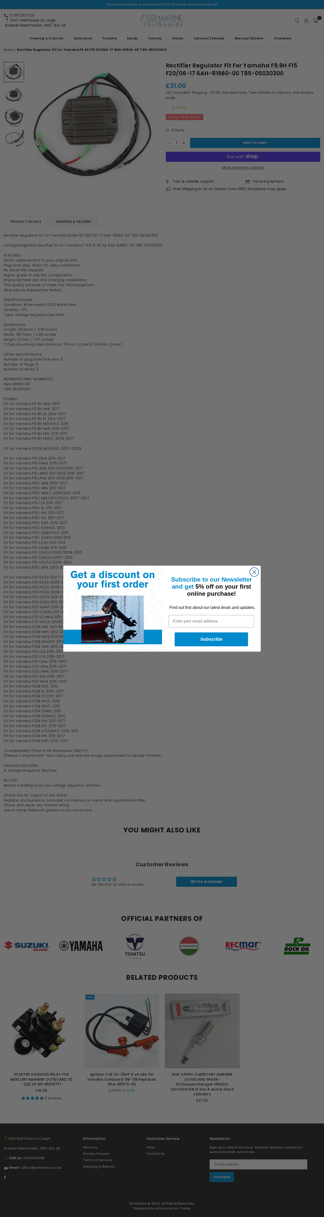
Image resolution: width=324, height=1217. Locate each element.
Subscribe (211, 639)
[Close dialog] (254, 572)
